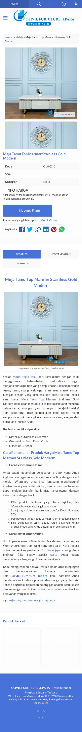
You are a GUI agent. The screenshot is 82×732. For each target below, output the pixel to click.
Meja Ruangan (35, 600)
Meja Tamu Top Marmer (39, 399)
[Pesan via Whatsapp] (51, 4)
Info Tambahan (60, 254)
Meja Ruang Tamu (18, 600)
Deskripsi (22, 254)
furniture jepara (52, 550)
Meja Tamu (50, 600)
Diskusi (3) (22, 263)
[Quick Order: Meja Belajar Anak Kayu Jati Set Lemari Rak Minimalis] (7, 661)
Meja (46, 181)
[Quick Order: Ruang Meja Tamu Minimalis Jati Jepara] (45, 661)
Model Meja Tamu (25, 376)
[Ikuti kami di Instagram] (41, 718)
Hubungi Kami (29, 210)
